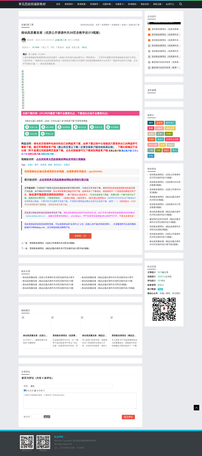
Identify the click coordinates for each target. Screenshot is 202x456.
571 (52, 47)
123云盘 (33, 133)
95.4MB (35, 47)
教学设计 (58, 164)
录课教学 (94, 4)
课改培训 (145, 4)
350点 (84, 47)
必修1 (151, 134)
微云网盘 (50, 127)
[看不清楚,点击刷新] (47, 416)
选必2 (170, 145)
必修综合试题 (172, 139)
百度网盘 (66, 127)
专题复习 (119, 4)
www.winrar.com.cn (35, 216)
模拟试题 (170, 128)
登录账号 (40, 390)
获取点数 (157, 4)
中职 (158, 150)
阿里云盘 (49, 133)
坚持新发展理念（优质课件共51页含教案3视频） (174, 34)
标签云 (161, 285)
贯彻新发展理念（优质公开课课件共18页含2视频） (53, 243)
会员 (68, 47)
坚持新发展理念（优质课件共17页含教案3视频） (174, 51)
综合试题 (153, 145)
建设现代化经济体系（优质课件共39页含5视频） (174, 62)
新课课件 (69, 4)
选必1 (166, 150)
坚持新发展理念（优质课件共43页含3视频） (172, 40)
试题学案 (107, 4)
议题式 (67, 164)
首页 (58, 4)
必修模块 (115, 25)
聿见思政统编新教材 (32, 4)
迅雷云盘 (98, 127)
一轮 (151, 150)
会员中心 (170, 4)
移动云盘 (82, 127)
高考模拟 (132, 4)
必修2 (124, 25)
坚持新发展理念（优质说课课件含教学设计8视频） (175, 29)
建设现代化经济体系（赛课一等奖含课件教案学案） (175, 67)
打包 (151, 156)
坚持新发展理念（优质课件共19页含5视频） (172, 45)
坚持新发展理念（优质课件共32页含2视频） (172, 56)
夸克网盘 (115, 127)
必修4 (168, 134)
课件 (36, 164)
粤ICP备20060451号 (63, 444)
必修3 (160, 134)
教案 (50, 164)
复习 (175, 150)
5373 (160, 272)
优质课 (43, 164)
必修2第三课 (134, 25)
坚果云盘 (34, 127)
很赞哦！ (79, 236)
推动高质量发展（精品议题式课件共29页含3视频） (105, 284)
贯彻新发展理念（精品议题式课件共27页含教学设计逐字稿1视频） (60, 248)
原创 (163, 145)
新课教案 (81, 4)
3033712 (161, 276)
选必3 (160, 139)
